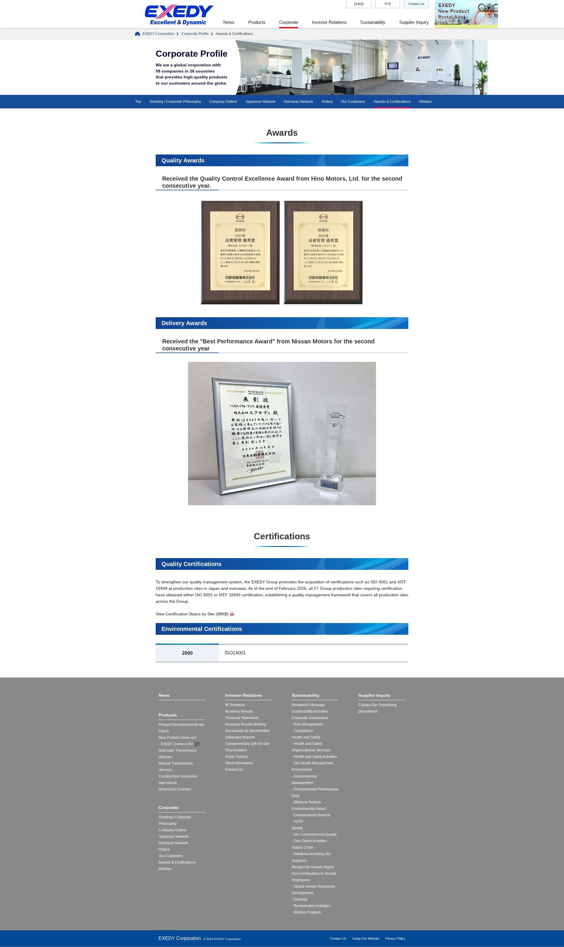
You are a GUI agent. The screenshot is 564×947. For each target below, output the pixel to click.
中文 (388, 4)
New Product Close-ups (178, 738)
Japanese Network (261, 102)
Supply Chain (302, 847)
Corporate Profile (195, 34)
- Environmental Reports (311, 815)
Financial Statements (242, 718)
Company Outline (223, 102)
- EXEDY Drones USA (176, 744)
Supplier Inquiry (414, 22)
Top (138, 102)
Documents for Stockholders (247, 731)
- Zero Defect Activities (309, 841)
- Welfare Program (306, 912)
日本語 (359, 4)
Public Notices (236, 757)
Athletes (425, 102)
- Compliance (302, 731)
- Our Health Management (312, 763)
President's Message (308, 705)
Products (257, 22)
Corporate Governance (310, 718)
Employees (301, 880)
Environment (302, 770)
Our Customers (353, 102)
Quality (297, 828)
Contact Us (416, 4)
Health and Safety (306, 737)
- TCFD (297, 822)
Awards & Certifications (392, 102)
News (228, 22)
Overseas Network (298, 102)
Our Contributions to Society (314, 874)
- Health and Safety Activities (314, 757)
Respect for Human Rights (313, 867)
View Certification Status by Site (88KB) (192, 614)
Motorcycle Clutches (175, 789)
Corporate (288, 22)
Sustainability (372, 22)
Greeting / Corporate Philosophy (175, 102)
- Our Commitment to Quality (314, 834)
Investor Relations (329, 22)
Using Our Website (365, 938)
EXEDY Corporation (158, 34)
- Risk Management (307, 724)
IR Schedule (235, 705)
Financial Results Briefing (245, 724)
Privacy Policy (395, 938)
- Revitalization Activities (311, 906)
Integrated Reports (240, 737)
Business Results (239, 711)
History (327, 102)
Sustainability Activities (310, 711)
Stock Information (239, 763)
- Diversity (300, 899)
